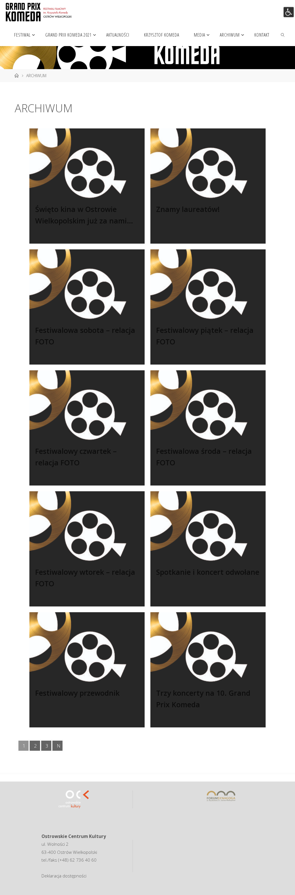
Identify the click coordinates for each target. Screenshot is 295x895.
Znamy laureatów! (188, 209)
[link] (283, 34)
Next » (58, 747)
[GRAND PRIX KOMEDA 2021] (38, 11)
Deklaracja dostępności (63, 876)
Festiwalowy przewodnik (77, 693)
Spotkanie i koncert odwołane (207, 572)
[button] (288, 12)
